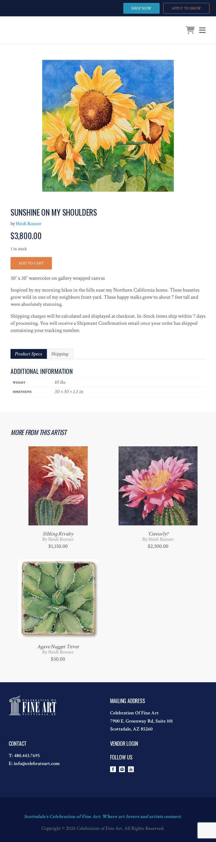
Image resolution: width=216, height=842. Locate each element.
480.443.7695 (27, 755)
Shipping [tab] (59, 354)
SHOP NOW (141, 8)
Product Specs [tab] (28, 354)
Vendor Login (124, 743)
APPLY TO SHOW (186, 8)
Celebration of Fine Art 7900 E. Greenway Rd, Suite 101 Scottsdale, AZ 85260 (141, 721)
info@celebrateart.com (37, 763)
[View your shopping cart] (190, 31)
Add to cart (31, 263)
